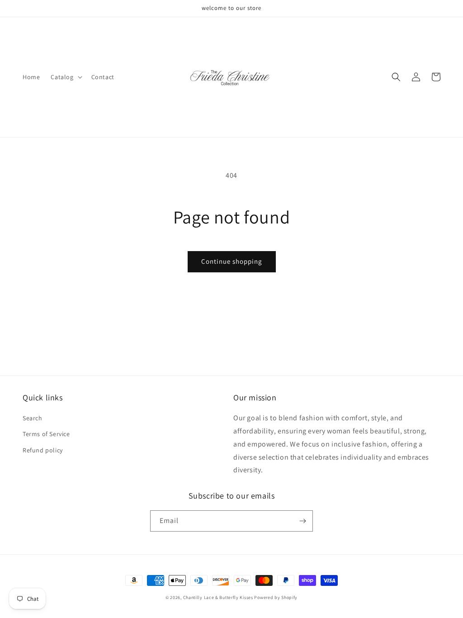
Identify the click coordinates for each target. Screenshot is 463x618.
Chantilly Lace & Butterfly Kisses (218, 597)
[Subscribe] (302, 521)
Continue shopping (231, 261)
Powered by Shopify (276, 597)
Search (33, 418)
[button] (65, 76)
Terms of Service (46, 434)
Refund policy (43, 450)
